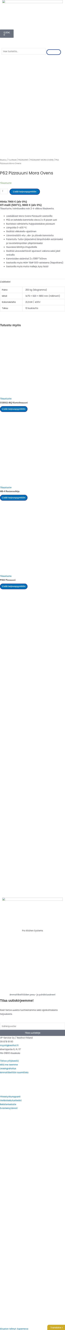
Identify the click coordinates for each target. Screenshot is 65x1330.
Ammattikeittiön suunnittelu (14, 1072)
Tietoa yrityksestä (9, 1060)
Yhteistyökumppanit (10, 1096)
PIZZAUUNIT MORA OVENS (42, 160)
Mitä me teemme (9, 1064)
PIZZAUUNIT (23, 160)
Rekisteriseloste (8, 1104)
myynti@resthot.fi (9, 1045)
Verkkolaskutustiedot (11, 1100)
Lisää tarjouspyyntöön (24, 191)
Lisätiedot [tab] (5, 282)
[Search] (53, 52)
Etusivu (3, 160)
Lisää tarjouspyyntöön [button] (13, 409)
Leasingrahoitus (8, 1068)
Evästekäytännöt (9, 1108)
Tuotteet (12, 160)
